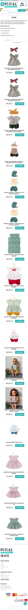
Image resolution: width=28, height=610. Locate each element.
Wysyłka (2, 564)
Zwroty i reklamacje (5, 576)
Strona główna (11, 15)
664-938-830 (6, 586)
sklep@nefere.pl (15, 0)
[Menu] (2, 4)
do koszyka (19, 72)
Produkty (15, 15)
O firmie (2, 562)
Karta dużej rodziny (4, 567)
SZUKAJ (22, 10)
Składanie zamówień (5, 578)
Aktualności (3, 574)
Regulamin (3, 565)
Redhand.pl (18, 608)
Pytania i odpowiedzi (5, 575)
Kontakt (2, 568)
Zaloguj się (26, 3)
